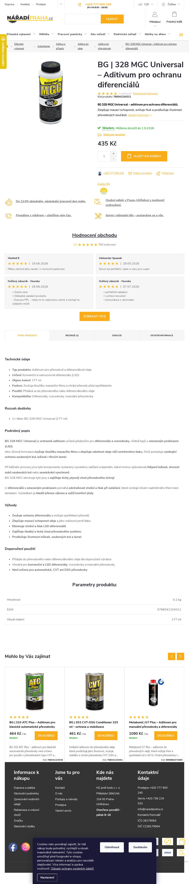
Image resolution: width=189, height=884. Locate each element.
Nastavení (47, 878)
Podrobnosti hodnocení (145, 93)
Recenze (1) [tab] (72, 335)
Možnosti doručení (114, 134)
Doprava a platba (24, 788)
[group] (35, 714)
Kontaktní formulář (149, 815)
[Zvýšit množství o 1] (113, 153)
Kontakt (60, 788)
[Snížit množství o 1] (113, 158)
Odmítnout (112, 847)
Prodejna (41, 4)
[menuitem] (21, 34)
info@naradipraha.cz (150, 809)
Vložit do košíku (147, 156)
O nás (58, 793)
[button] (34, 744)
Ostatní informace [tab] (161, 335)
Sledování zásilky (24, 826)
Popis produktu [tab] (27, 335)
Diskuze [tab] (117, 335)
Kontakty (25, 4)
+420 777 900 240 (113, 173)
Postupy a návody (66, 799)
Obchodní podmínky (26, 793)
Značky (18, 820)
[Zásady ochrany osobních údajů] (72, 869)
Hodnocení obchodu (94, 235)
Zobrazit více (94, 316)
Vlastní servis (63, 811)
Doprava (9, 4)
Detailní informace (138, 115)
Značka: (104, 184)
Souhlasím (140, 847)
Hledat (112, 19)
